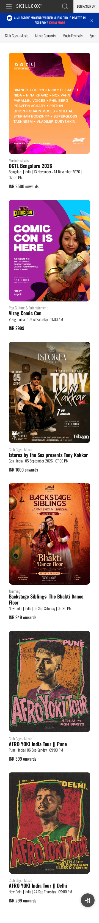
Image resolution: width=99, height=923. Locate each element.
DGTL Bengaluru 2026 (30, 166)
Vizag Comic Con (25, 313)
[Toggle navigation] (10, 6)
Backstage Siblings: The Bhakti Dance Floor (46, 599)
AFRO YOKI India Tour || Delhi (38, 886)
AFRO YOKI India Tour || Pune (38, 744)
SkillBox (31, 6)
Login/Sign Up (86, 6)
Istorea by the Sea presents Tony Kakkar (48, 455)
